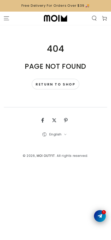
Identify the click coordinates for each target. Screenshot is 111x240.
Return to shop (55, 84)
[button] (94, 18)
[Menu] (6, 18)
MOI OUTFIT (46, 155)
